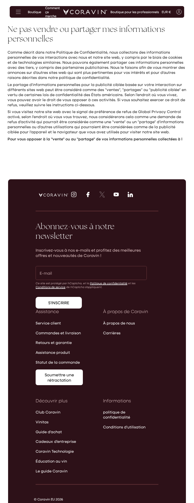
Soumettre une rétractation (59, 377)
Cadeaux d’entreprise (56, 441)
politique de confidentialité (116, 414)
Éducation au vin (51, 461)
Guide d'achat (49, 431)
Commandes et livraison (58, 332)
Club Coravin (48, 411)
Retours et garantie (54, 342)
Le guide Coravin (51, 470)
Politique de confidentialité (108, 283)
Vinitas (42, 421)
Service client (48, 322)
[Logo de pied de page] (53, 195)
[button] (189, 12)
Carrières (111, 332)
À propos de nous (119, 322)
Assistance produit (53, 352)
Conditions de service (50, 287)
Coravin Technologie (55, 451)
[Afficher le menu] (18, 12)
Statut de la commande (58, 362)
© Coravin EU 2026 (48, 499)
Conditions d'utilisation (124, 426)
